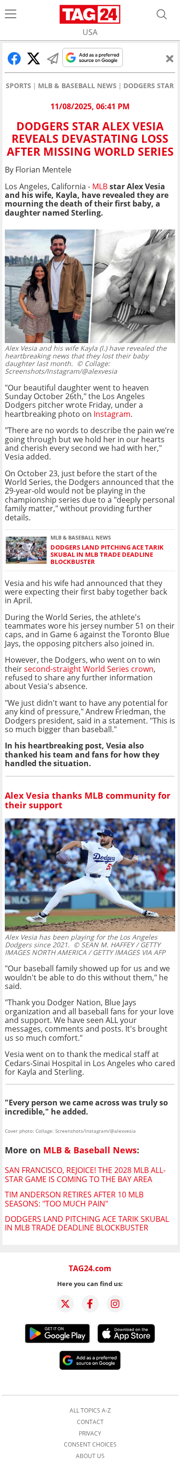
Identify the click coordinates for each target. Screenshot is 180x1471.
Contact (90, 1422)
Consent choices (90, 1444)
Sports (18, 86)
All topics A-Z (90, 1410)
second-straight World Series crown (89, 669)
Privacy (90, 1433)
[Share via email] (52, 58)
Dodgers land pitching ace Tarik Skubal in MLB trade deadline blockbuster (107, 555)
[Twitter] (65, 1303)
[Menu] (10, 14)
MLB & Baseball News (77, 86)
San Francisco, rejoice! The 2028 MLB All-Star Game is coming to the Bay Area (85, 1174)
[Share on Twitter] (33, 58)
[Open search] (162, 14)
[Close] (170, 58)
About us (90, 1456)
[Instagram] (115, 1303)
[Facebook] (90, 1303)
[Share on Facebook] (14, 58)
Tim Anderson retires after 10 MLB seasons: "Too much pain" (74, 1198)
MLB (100, 186)
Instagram (112, 414)
